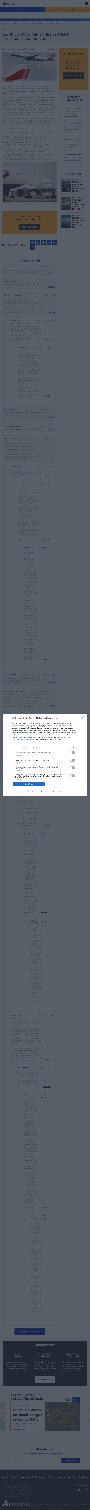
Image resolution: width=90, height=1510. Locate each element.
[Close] (83, 718)
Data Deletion (32, 792)
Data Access (45, 792)
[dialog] (45, 755)
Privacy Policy (57, 792)
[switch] (72, 752)
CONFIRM (29, 784)
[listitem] (45, 748)
